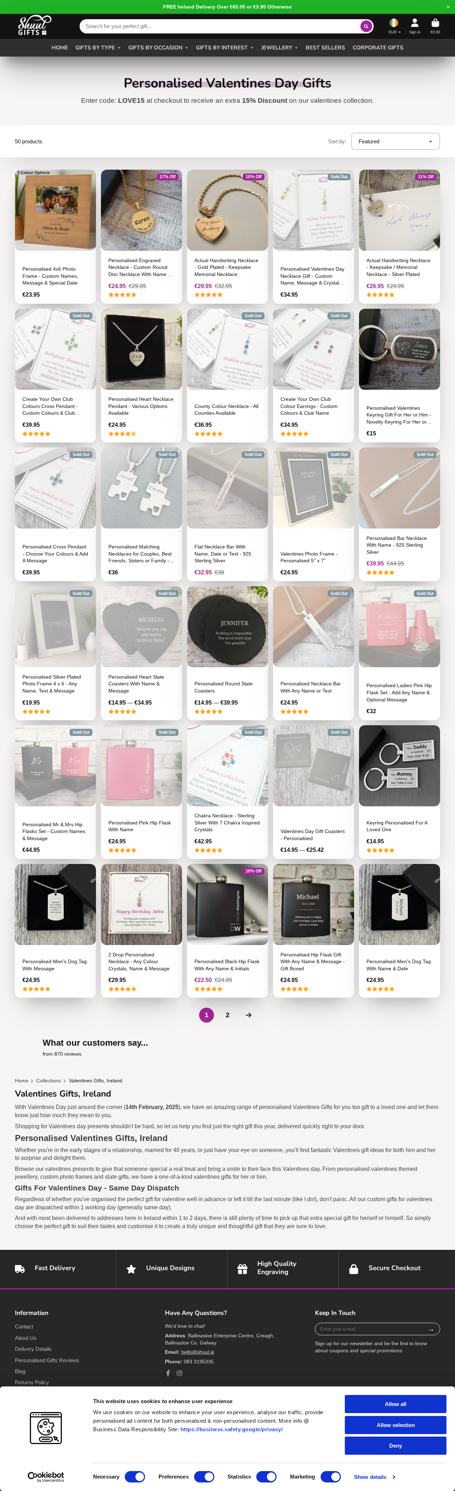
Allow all (395, 1404)
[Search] (366, 26)
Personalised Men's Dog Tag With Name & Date (399, 931)
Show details (370, 1477)
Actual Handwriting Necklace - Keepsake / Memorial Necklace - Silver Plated (399, 236)
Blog (20, 1371)
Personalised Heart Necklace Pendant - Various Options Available (141, 375)
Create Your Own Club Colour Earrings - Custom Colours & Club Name (313, 375)
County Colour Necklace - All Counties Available (227, 375)
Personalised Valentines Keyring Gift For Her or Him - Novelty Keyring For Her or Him (399, 375)
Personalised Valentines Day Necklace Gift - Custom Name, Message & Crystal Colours (313, 236)
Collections (48, 1080)
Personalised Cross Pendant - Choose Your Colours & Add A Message (55, 514)
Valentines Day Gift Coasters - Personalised (313, 792)
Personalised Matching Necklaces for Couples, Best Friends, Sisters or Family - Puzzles (141, 514)
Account (415, 26)
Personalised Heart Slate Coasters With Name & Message (141, 653)
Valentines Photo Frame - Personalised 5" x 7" (313, 514)
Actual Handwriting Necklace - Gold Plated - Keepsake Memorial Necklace (227, 236)
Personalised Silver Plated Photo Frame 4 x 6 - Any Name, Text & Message (55, 653)
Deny (395, 1446)
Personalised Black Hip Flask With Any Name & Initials (227, 931)
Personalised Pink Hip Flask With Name (141, 792)
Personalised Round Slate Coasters (227, 653)
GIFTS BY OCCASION (155, 47)
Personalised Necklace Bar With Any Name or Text (313, 653)
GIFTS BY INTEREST (222, 47)
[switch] (204, 1476)
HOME (60, 47)
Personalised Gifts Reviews (47, 1360)
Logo (35, 26)
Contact (24, 1326)
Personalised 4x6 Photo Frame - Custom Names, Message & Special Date (55, 236)
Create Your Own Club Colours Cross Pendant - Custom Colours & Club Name (55, 375)
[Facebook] (168, 1373)
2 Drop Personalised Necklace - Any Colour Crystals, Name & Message (141, 931)
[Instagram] (179, 1373)
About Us (26, 1338)
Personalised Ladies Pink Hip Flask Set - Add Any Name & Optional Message (399, 653)
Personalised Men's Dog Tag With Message (55, 931)
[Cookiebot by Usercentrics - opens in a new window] (46, 1477)
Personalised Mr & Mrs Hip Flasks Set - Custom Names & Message (55, 792)
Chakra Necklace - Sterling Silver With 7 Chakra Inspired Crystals (227, 792)
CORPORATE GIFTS (378, 47)
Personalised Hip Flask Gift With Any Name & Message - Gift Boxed (313, 931)
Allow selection (396, 1425)
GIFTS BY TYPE (95, 47)
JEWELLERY (276, 47)
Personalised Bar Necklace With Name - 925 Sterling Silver (399, 514)
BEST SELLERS (325, 47)
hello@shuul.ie (197, 1352)
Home (21, 1080)
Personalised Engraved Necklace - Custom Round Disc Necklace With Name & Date (141, 236)
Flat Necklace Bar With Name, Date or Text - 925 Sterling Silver (227, 514)
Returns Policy (32, 1382)
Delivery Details (33, 1349)
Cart (435, 26)
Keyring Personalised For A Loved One (399, 792)
